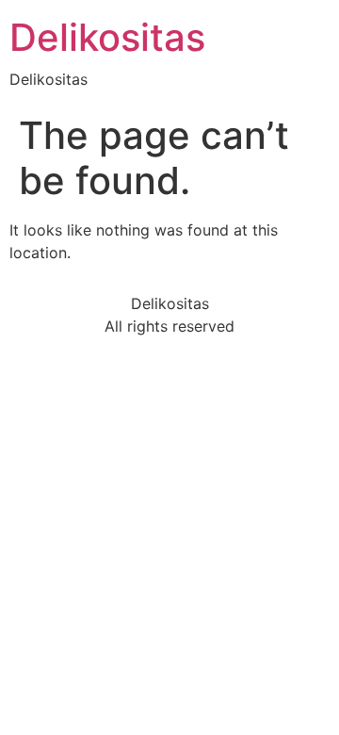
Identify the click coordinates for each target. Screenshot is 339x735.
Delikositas (107, 37)
